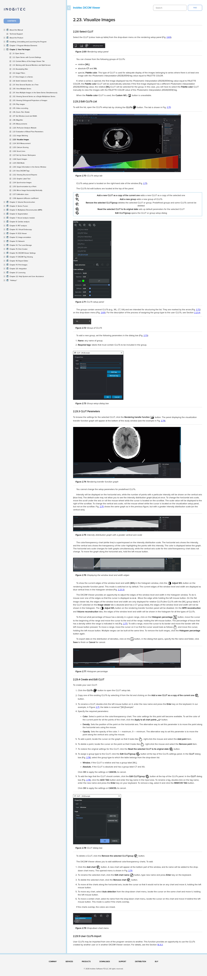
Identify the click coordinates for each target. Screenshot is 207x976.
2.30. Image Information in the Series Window (29, 167)
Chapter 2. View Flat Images (20, 50)
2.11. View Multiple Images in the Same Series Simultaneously (35, 93)
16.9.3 (160, 944)
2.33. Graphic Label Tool (21, 179)
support (122, 962)
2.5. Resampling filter (20, 69)
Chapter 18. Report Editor (19, 261)
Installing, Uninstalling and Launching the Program (28, 42)
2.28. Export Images (20, 159)
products (86, 962)
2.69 (169, 37)
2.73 (145, 335)
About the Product (16, 38)
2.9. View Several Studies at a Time (25, 85)
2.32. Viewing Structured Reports (25, 175)
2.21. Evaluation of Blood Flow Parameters (28, 132)
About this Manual (16, 30)
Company (53, 962)
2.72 (198, 309)
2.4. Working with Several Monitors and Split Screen (32, 65)
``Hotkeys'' (13, 280)
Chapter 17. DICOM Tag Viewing (21, 257)
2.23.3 (121, 589)
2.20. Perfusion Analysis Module (24, 128)
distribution (140, 962)
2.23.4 (197, 312)
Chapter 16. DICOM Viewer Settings (23, 253)
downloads (104, 962)
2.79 (130, 870)
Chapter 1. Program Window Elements (23, 46)
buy (156, 962)
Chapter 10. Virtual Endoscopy (21, 229)
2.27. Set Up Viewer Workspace (24, 155)
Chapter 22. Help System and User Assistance (27, 276)
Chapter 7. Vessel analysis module (22, 218)
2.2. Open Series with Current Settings (27, 57)
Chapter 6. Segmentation (19, 214)
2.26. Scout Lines (19, 151)
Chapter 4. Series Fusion (19, 206)
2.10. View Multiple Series (22, 89)
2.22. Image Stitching (20, 136)
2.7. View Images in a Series (23, 77)
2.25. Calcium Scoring (21, 147)
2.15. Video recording (20, 108)
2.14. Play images (19, 104)
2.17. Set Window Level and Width (25, 116)
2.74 (163, 420)
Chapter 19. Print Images (18, 265)
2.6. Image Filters (19, 73)
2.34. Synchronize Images (22, 183)
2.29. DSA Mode (19, 163)
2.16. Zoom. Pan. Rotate (21, 112)
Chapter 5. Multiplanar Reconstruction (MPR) (26, 210)
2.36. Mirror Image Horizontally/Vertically (27, 190)
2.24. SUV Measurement (22, 143)
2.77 (125, 623)
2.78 (88, 757)
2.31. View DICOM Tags (21, 171)
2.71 (145, 183)
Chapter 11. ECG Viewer (18, 233)
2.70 (169, 107)
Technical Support (16, 34)
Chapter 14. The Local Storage (21, 245)
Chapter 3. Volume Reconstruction (22, 202)
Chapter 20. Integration (18, 269)
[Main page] (17, 11)
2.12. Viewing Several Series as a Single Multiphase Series (34, 96)
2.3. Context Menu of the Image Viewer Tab (29, 61)
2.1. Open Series (19, 53)
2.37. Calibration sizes (21, 194)
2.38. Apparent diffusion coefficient (25, 198)
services (69, 962)
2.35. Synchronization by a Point (24, 186)
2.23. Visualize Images (21, 140)
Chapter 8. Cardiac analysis (20, 222)
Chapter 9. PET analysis (18, 226)
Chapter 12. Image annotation (20, 237)
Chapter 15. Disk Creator (19, 249)
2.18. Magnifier (18, 120)
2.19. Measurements (20, 124)
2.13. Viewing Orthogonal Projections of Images (30, 100)
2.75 (102, 506)
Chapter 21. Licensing (17, 273)
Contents (11, 21)
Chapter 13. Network (17, 241)
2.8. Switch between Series (23, 81)
